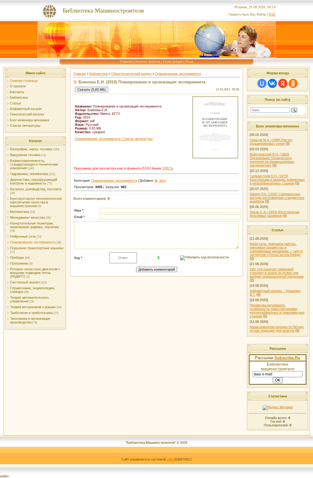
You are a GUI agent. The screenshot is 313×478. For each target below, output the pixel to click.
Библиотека (19, 97)
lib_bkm (160, 180)
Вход (189, 61)
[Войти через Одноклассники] (293, 83)
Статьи (15, 103)
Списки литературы (25, 125)
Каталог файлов (147, 61)
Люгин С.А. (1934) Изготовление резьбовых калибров (275, 213)
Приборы (17, 257)
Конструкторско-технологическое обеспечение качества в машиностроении (36, 202)
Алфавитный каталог (26, 109)
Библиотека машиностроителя (277, 366)
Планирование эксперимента (33, 242)
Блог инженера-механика (29, 120)
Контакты (17, 92)
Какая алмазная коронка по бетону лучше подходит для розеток (277, 328)
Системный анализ (25, 282)
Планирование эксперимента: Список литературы (114, 138)
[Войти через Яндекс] (282, 83)
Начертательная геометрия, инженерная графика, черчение (34, 225)
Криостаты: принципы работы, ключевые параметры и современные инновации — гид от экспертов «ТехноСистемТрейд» (276, 249)
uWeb (171, 459)
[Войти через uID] (262, 83)
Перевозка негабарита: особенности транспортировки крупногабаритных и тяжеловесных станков (277, 310)
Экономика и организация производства (30, 320)
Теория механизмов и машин (33, 307)
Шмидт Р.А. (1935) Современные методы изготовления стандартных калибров (277, 197)
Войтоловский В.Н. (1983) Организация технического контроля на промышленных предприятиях (272, 159)
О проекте (18, 86)
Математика (19, 211)
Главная (126, 61)
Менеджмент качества (27, 217)
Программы (19, 263)
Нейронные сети (23, 236)
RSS (272, 14)
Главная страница (24, 80)
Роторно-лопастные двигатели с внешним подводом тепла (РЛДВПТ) (35, 272)
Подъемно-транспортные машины (37, 248)
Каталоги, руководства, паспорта (35, 189)
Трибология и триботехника (31, 313)
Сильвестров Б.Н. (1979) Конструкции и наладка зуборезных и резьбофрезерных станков (277, 179)
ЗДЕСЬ (167, 168)
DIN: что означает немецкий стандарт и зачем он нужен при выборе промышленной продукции (277, 272)
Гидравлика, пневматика (29, 174)
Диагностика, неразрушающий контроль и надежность (33, 181)
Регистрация (172, 61)
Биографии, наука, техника (31, 149)
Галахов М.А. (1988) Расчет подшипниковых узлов (271, 141)
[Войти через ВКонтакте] (272, 83)
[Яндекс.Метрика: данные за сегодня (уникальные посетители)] (278, 407)
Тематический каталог (27, 114)
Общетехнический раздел (131, 73)
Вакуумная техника (25, 155)
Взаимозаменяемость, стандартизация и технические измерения (34, 164)
